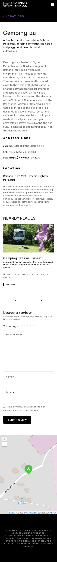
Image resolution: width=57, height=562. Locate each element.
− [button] (4, 444)
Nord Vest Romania (26, 176)
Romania (8, 176)
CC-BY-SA (52, 512)
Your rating (10, 326)
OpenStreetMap (31, 512)
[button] (15, 300)
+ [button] (4, 439)
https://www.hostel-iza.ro (24, 157)
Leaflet (12, 512)
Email (8, 393)
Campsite (10, 284)
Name (8, 377)
